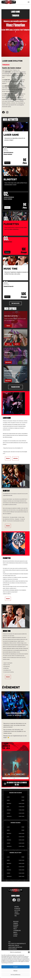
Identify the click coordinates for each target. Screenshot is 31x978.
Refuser (15, 970)
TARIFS (16, 912)
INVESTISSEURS (12, 949)
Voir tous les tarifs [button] (15, 303)
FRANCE (15, 927)
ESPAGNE (15, 925)
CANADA (15, 923)
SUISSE (15, 936)
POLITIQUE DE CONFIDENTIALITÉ (17, 943)
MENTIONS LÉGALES (13, 945)
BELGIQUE (15, 921)
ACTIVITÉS (17, 910)
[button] (29, 952)
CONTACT (16, 914)
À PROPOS (17, 908)
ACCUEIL (16, 906)
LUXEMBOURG (17, 930)
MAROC (15, 932)
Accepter (15, 967)
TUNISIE (15, 934)
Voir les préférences (15, 974)
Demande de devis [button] (15, 387)
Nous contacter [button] (8, 362)
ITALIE (15, 928)
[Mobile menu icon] (29, 2)
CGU (9, 941)
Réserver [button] (7, 162)
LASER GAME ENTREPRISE (15, 947)
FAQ (15, 915)
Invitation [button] (16, 344)
